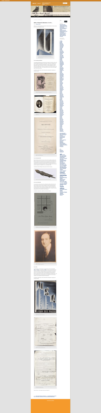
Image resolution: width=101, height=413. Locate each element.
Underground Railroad (47, 396)
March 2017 (61, 93)
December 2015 (62, 102)
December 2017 (62, 87)
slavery (65, 184)
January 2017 (61, 95)
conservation (61, 170)
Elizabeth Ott (61, 171)
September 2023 (62, 57)
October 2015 (61, 104)
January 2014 (61, 120)
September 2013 (62, 123)
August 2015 (61, 106)
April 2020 (61, 77)
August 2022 (61, 65)
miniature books (62, 180)
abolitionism (63, 154)
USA (44, 396)
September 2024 (62, 52)
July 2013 (61, 125)
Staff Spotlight (61, 142)
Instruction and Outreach (63, 139)
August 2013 (61, 124)
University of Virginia (63, 192)
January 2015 (61, 111)
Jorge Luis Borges (63, 173)
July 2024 (61, 54)
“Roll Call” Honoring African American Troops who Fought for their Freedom (63, 26)
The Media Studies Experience (63, 144)
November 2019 (62, 79)
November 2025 (62, 45)
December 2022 (62, 62)
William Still (51, 396)
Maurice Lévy (61, 176)
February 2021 (61, 73)
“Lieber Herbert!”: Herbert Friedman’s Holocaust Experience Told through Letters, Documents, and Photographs (63, 35)
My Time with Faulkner (62, 24)
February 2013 (61, 129)
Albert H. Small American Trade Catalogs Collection (63, 156)
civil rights (65, 166)
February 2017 (61, 94)
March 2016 (61, 100)
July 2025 (61, 48)
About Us (38, 16)
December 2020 (62, 74)
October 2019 (61, 80)
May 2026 (61, 42)
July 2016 (61, 97)
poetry (66, 181)
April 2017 (61, 92)
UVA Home (3, 0)
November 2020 (62, 75)
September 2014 (62, 114)
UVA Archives (61, 145)
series (65, 183)
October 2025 (61, 46)
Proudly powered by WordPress (50, 400)
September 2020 (62, 76)
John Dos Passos (37, 396)
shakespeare (62, 184)
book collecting (62, 162)
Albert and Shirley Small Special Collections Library (46, 4)
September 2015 (62, 105)
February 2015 (61, 110)
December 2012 (62, 131)
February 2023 (61, 61)
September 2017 (62, 89)
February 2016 (61, 101)
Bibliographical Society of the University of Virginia (63, 160)
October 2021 (61, 69)
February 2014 (61, 119)
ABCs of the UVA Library (63, 134)
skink (53, 396)
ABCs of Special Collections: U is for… (43, 22)
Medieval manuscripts (62, 179)
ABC (61, 154)
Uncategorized (61, 146)
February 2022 (61, 67)
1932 (38, 269)
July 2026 (61, 40)
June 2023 (61, 58)
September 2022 (62, 64)
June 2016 (61, 98)
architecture (65, 158)
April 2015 (61, 108)
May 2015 (61, 107)
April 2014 (61, 117)
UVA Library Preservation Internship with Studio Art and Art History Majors (63, 31)
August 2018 (61, 83)
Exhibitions (61, 138)
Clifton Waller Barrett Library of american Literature (63, 168)
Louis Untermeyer (42, 396)
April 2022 (61, 66)
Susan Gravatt (61, 185)
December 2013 (62, 121)
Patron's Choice (62, 140)
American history (62, 157)
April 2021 (61, 72)
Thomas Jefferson (62, 187)
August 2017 (61, 90)
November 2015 (62, 103)
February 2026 (61, 44)
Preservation (61, 141)
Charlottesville (64, 165)
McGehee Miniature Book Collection (63, 178)
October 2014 (61, 113)
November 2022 (62, 63)
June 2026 (61, 41)
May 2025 (61, 49)
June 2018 (61, 84)
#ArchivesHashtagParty (62, 133)
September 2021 (62, 70)
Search (60, 20)
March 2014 (61, 118)
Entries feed (61, 150)
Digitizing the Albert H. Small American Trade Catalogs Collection (63, 29)
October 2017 (61, 88)
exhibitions (62, 172)
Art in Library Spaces (62, 136)
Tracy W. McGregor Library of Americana (63, 190)
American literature (62, 158)
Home (34, 16)
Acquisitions (61, 135)
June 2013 (61, 126)
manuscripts (63, 175)
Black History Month (62, 137)
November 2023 (62, 56)
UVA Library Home (7, 0)
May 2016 (61, 99)
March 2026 (61, 43)
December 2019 (62, 78)
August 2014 (61, 115)
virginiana (61, 193)
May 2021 (61, 71)
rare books (62, 182)
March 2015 (61, 109)
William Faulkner (62, 194)
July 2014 (61, 116)
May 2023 (61, 59)
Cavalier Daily (61, 165)
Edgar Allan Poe (64, 170)
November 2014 (62, 112)
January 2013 (61, 130)
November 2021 (62, 68)
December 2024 (62, 51)
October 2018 (61, 82)
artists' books (62, 159)
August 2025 (61, 47)
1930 (34, 269)
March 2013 (61, 128)
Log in (60, 149)
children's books (61, 166)
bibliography (61, 161)
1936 (45, 269)
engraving (64, 171)
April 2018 (61, 85)
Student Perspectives (62, 143)
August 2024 (61, 53)
